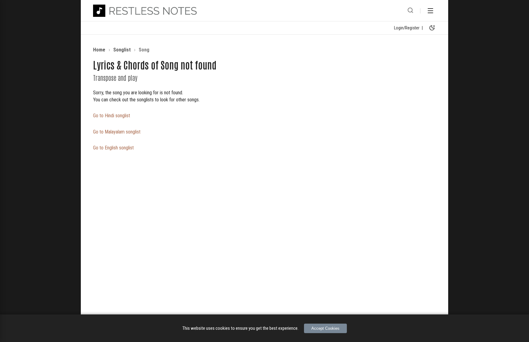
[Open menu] (430, 10)
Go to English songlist (113, 148)
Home (99, 50)
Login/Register (406, 27)
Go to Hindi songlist (111, 115)
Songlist (122, 50)
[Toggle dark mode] (432, 28)
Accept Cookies (325, 328)
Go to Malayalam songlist (117, 132)
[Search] (410, 10)
